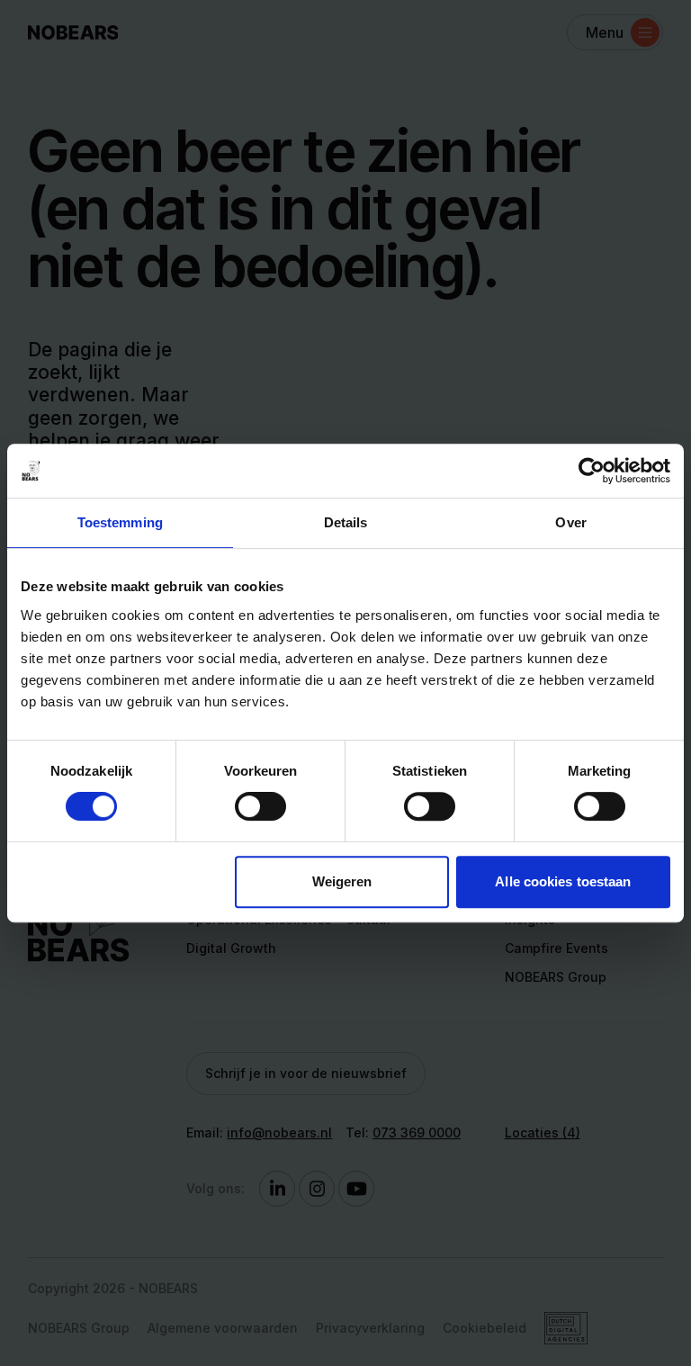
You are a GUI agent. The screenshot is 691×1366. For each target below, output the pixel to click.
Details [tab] (346, 522)
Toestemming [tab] (120, 522)
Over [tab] (570, 522)
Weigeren (342, 881)
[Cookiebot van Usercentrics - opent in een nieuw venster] (591, 470)
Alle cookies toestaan (563, 881)
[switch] (260, 806)
